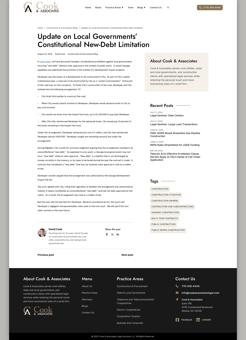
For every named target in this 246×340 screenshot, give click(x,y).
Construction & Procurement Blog (62, 28)
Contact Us (156, 7)
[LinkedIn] (117, 234)
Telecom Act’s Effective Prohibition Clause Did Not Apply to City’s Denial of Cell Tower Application (175, 156)
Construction (159, 189)
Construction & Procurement (132, 286)
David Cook (60, 54)
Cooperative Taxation (128, 316)
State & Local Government (131, 292)
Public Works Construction (168, 230)
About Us (87, 286)
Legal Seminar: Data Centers (167, 115)
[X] (112, 234)
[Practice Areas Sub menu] (122, 7)
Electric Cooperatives (128, 309)
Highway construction (165, 212)
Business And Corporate (130, 322)
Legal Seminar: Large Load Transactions (173, 124)
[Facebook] (107, 234)
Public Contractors (163, 224)
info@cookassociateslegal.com (200, 292)
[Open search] (168, 7)
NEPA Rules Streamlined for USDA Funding (175, 145)
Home (88, 7)
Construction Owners (164, 200)
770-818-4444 (191, 286)
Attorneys (87, 299)
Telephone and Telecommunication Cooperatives (135, 301)
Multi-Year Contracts (164, 218)
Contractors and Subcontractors (172, 206)
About (98, 7)
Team (130, 7)
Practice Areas (113, 7)
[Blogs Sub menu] (145, 7)
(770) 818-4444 (212, 7)
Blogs (140, 7)
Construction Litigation (166, 194)
